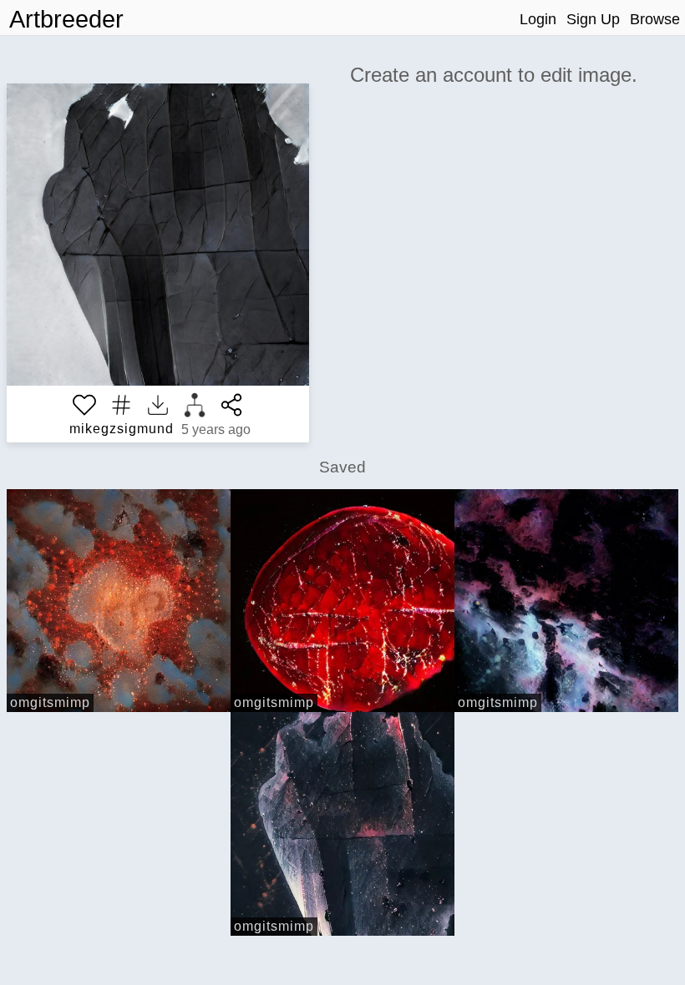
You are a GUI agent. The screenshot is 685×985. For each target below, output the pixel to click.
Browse (655, 19)
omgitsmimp (50, 702)
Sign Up (593, 19)
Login (538, 19)
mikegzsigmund (121, 429)
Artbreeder (66, 19)
